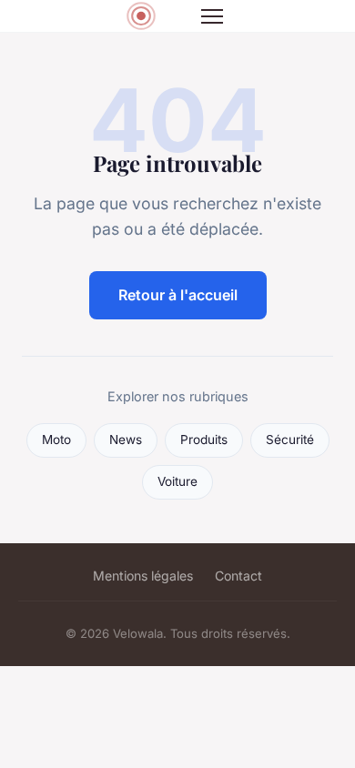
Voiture (177, 481)
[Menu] (212, 16)
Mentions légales (143, 575)
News (125, 439)
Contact (238, 575)
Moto (56, 439)
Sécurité (290, 439)
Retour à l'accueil (178, 295)
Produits (204, 439)
